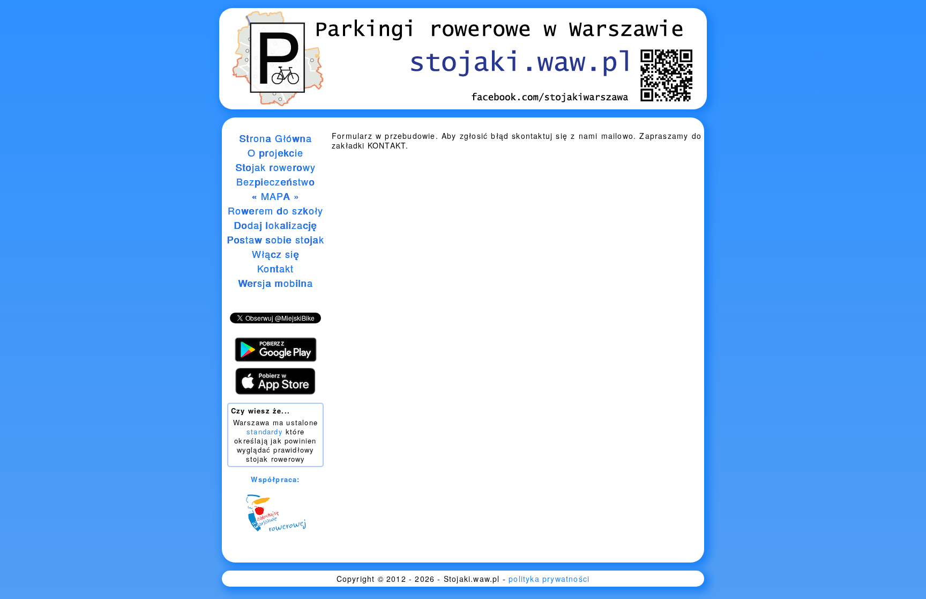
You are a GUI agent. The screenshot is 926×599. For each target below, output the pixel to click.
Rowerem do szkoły (275, 210)
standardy (265, 431)
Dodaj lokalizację (275, 225)
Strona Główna (275, 138)
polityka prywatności (549, 578)
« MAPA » (275, 196)
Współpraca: (275, 479)
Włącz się (276, 254)
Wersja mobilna (275, 283)
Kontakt (275, 268)
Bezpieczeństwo (275, 181)
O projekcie (275, 152)
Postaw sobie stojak (275, 239)
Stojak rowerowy (275, 167)
